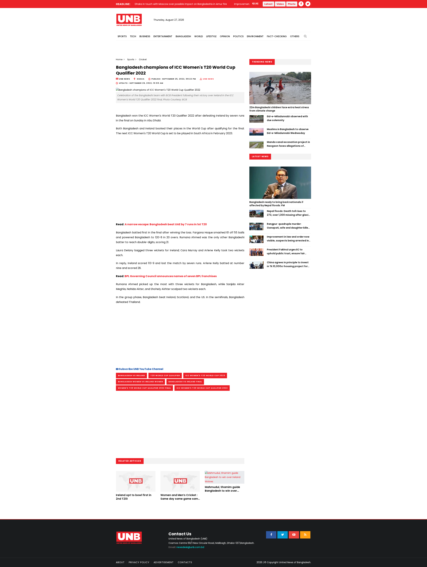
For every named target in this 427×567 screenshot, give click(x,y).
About (120, 562)
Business (144, 36)
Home (119, 59)
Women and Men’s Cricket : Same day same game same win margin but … (180, 498)
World (198, 36)
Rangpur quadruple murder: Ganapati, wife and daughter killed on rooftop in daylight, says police (288, 226)
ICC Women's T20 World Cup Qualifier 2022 (202, 388)
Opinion (225, 36)
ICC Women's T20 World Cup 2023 (205, 375)
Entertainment (162, 36)
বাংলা (255, 4)
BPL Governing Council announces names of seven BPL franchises (171, 276)
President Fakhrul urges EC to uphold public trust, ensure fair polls (286, 251)
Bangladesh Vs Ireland (131, 375)
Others (294, 36)
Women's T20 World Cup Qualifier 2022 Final (144, 388)
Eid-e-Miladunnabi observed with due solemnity (287, 118)
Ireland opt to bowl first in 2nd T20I (133, 497)
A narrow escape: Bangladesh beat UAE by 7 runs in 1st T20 (166, 224)
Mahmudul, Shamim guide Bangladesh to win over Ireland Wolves (222, 490)
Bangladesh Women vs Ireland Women (140, 381)
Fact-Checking (277, 36)
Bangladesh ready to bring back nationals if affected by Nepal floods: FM (276, 203)
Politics (238, 36)
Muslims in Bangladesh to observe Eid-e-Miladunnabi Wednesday (288, 131)
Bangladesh (183, 36)
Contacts (185, 562)
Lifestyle (211, 36)
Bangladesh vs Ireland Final (185, 381)
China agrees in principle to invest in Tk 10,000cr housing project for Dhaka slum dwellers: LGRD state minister (288, 264)
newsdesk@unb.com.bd (186, 547)
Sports (122, 36)
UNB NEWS (208, 79)
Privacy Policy (139, 562)
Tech (133, 36)
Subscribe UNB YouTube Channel (140, 369)
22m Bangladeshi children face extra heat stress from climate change (279, 109)
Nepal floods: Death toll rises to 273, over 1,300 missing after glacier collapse (289, 213)
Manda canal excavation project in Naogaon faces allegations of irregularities (288, 144)
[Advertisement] (180, 335)
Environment (255, 36)
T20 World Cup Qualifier (165, 375)
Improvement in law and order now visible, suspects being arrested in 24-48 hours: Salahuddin (288, 238)
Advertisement (164, 562)
